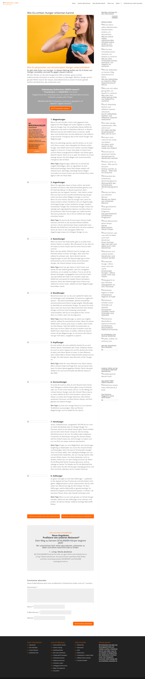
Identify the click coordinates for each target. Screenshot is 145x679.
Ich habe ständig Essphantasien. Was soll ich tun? (108, 132)
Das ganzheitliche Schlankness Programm (109, 215)
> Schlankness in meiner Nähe (84, 655)
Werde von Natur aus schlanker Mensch (108, 201)
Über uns (110, 3)
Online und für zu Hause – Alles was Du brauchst (109, 171)
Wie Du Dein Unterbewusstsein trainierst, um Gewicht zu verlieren (109, 62)
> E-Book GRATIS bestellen (59, 655)
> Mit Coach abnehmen (58, 653)
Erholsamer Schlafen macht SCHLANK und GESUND (108, 312)
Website (30, 618)
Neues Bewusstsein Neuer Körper (107, 227)
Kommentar (32, 587)
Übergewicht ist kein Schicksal (108, 285)
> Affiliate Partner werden (83, 658)
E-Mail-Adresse (33, 612)
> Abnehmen (32, 645)
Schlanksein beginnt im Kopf (108, 295)
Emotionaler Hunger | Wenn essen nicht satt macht (108, 274)
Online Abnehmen (84, 3)
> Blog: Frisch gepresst (58, 668)
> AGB (78, 650)
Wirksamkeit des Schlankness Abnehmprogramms (109, 186)
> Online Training (57, 647)
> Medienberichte (33, 653)
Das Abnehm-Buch (99, 3)
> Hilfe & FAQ (80, 645)
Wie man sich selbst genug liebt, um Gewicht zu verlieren (109, 98)
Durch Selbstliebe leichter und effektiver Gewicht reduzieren (109, 117)
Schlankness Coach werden (133, 3)
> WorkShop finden (57, 650)
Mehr (118, 3)
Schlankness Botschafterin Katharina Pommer (109, 327)
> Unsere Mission (33, 650)
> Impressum (80, 647)
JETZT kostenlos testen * (60, 108)
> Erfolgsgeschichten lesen (59, 665)
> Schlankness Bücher (58, 658)
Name (30, 607)
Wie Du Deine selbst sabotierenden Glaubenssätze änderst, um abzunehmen (107, 41)
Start (74, 3)
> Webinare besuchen (58, 660)
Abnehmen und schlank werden (108, 257)
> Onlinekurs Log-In (57, 663)
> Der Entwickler (33, 647)
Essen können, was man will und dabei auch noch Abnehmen (109, 245)
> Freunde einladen (81, 660)
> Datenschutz (80, 653)
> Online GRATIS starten (59, 645)
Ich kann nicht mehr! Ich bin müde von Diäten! (109, 146)
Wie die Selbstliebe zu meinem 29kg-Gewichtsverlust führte (109, 82)
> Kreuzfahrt (55, 671)
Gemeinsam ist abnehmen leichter (109, 157)
